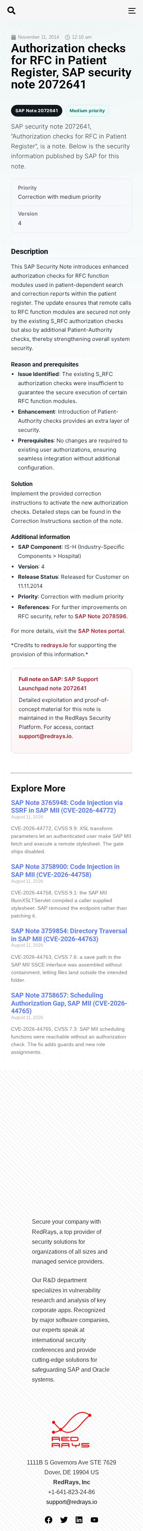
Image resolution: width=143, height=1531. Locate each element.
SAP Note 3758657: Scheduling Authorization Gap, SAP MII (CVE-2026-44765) (69, 1003)
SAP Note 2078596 (100, 616)
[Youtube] (94, 1520)
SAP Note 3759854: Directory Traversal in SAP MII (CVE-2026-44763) (69, 935)
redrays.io (54, 645)
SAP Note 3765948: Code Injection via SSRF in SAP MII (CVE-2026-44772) (67, 806)
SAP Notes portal (101, 630)
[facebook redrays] (48, 1520)
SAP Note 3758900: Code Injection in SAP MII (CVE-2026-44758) (65, 870)
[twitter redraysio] (64, 1520)
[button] (11, 11)
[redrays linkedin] (79, 1520)
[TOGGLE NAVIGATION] (114, 10)
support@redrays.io (45, 736)
